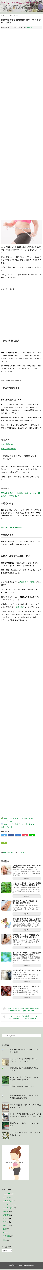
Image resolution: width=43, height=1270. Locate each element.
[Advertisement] (21, 125)
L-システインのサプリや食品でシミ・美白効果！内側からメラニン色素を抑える (23, 1017)
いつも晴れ (22, 852)
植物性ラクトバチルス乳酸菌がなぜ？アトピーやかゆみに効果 (26, 936)
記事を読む (27, 878)
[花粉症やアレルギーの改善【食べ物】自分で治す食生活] (6, 905)
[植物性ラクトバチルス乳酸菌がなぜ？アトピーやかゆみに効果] (6, 939)
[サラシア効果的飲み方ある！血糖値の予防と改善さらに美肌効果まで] (6, 887)
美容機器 (6, 1236)
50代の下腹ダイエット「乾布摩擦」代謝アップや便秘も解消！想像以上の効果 (24, 1010)
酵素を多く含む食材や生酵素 (12, 527)
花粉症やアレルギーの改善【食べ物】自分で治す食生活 (26, 902)
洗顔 (5, 1229)
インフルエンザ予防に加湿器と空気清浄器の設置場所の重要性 (27, 954)
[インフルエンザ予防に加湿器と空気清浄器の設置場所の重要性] (6, 957)
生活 (5, 1232)
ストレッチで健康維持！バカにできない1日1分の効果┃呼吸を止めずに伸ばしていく (25, 1116)
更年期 (5, 1225)
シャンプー (7, 1194)
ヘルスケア (29, 27)
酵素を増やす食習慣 (8, 449)
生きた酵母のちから (8, 444)
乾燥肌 (5, 1211)
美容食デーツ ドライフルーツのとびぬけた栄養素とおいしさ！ (26, 988)
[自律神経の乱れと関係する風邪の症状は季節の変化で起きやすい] (6, 870)
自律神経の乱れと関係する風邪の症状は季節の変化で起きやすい (27, 866)
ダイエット (7, 1197)
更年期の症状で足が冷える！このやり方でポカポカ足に (27, 971)
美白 (5, 1240)
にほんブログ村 (7, 821)
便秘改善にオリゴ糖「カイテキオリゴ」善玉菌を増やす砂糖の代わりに (27, 920)
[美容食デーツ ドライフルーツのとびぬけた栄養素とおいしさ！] (6, 991)
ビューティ (7, 1204)
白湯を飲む (20, 607)
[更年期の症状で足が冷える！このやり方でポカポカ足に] (6, 975)
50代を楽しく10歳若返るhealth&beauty (19, 3)
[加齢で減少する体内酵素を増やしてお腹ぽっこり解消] (18, 835)
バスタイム (7, 1201)
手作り (5, 1222)
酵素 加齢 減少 (8, 852)
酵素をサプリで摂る (26, 582)
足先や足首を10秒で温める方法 (22, 1086)
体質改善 (6, 1215)
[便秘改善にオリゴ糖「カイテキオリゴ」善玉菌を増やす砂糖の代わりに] (6, 923)
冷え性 (5, 1218)
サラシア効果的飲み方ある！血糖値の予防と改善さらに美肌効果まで (27, 884)
